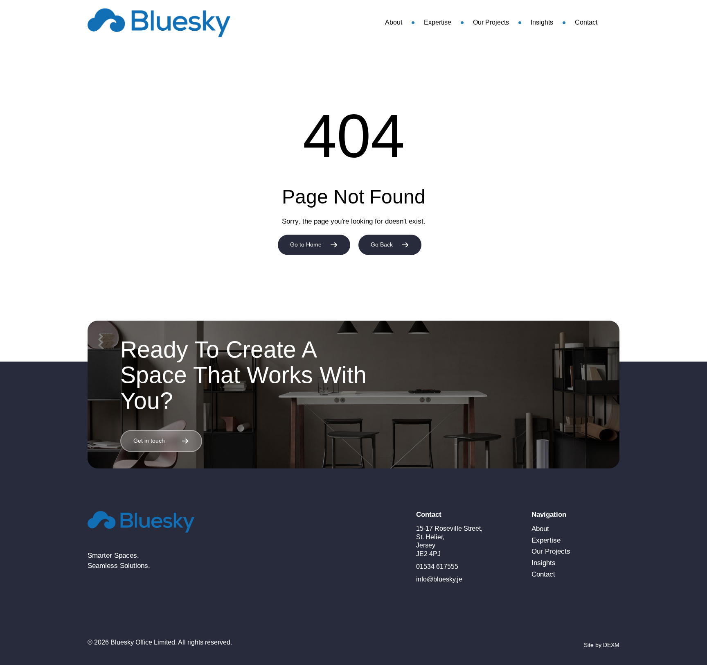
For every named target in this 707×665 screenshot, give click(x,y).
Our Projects (491, 22)
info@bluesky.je (439, 579)
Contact (586, 22)
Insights (542, 22)
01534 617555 (437, 566)
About (393, 22)
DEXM (611, 645)
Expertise (437, 22)
